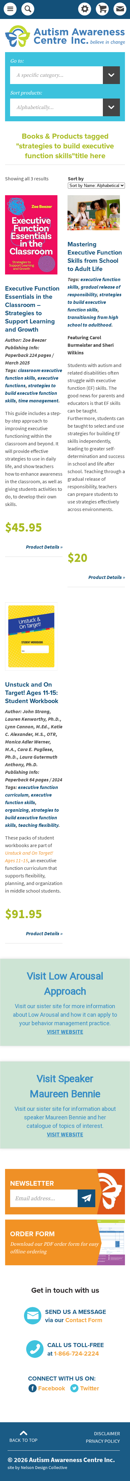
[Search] (27, 9)
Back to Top (23, 1440)
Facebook (51, 1388)
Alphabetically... (35, 107)
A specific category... (39, 75)
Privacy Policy (103, 1441)
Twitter (89, 1388)
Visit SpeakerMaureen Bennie (65, 1086)
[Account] (84, 9)
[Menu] (10, 9)
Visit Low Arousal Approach (65, 983)
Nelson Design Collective (44, 1467)
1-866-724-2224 (76, 1353)
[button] (65, 1002)
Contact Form (83, 1320)
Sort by (76, 178)
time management (38, 400)
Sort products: (26, 93)
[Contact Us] (119, 9)
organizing (17, 810)
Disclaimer (107, 1433)
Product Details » (44, 547)
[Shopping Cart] (102, 9)
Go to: (17, 61)
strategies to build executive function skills (31, 393)
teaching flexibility (38, 825)
